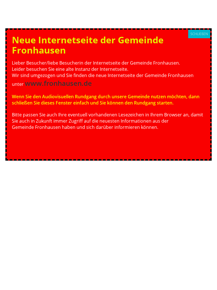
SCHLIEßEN (199, 33)
